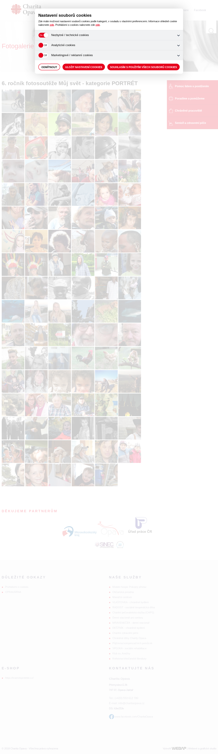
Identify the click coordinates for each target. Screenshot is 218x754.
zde (52, 24)
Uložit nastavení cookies (83, 67)
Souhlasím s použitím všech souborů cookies (143, 67)
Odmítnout (49, 67)
